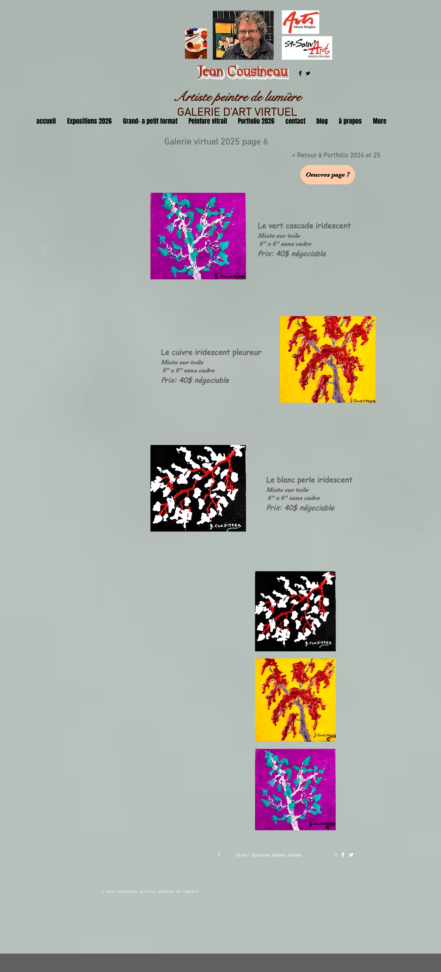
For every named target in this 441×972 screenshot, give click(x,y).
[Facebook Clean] (342, 854)
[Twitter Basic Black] (308, 73)
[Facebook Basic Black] (300, 73)
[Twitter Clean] (351, 854)
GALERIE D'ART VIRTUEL (237, 113)
